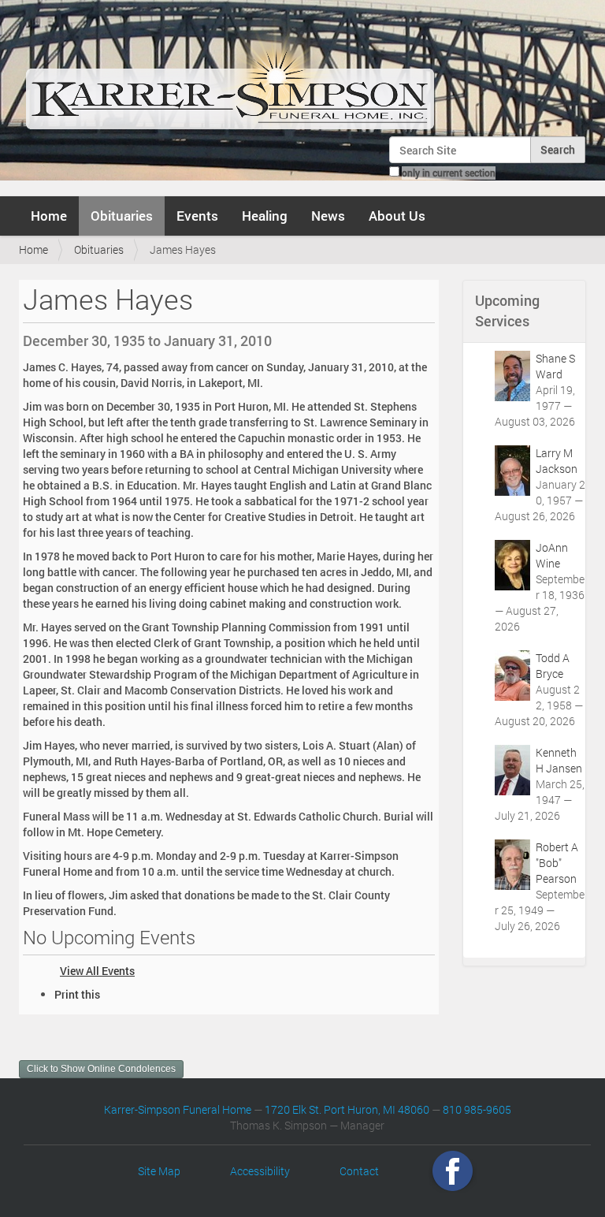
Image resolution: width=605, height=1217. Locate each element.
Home (49, 216)
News (328, 216)
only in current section (449, 172)
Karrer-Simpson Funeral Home (177, 1109)
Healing (265, 216)
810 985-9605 (477, 1109)
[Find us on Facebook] (452, 1171)
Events (197, 216)
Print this (77, 994)
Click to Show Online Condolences (101, 1068)
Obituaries (122, 216)
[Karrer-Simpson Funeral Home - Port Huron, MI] (229, 74)
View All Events (97, 970)
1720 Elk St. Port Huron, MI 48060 (347, 1109)
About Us (397, 216)
